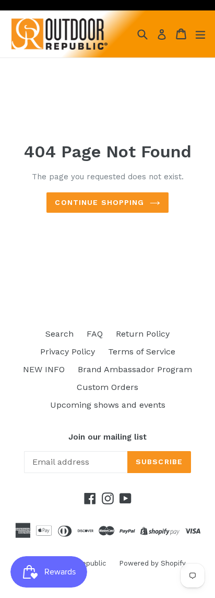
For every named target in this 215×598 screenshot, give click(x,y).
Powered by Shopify (152, 563)
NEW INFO (44, 369)
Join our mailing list (107, 437)
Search (59, 334)
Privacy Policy (67, 351)
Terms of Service (141, 351)
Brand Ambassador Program (135, 369)
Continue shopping (99, 202)
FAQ (95, 334)
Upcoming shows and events (107, 405)
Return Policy (143, 334)
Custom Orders (107, 387)
